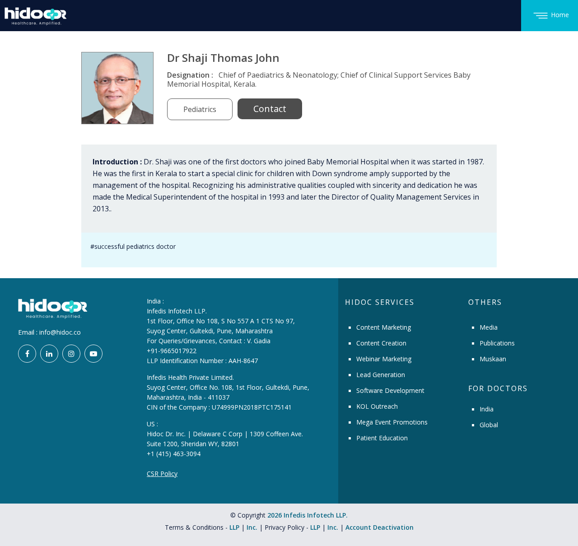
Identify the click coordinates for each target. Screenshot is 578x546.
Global (489, 424)
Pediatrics (199, 109)
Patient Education (382, 438)
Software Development (390, 390)
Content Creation (381, 343)
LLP (234, 527)
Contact (269, 109)
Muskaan (493, 359)
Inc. (253, 527)
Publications (497, 343)
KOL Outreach (377, 406)
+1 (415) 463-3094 (173, 453)
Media (489, 327)
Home (560, 14)
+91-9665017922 (171, 350)
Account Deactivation (379, 527)
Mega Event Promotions (392, 422)
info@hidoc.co (60, 332)
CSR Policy (162, 473)
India (487, 409)
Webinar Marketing (383, 359)
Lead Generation (380, 374)
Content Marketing (383, 327)
